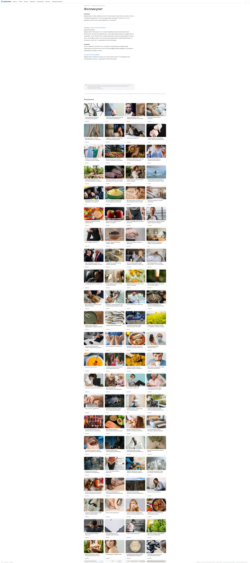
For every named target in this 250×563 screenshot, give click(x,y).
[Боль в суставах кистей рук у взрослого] (135, 237)
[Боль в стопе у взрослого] (114, 508)
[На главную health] (7, 1)
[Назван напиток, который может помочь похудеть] (135, 175)
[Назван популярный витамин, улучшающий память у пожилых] (94, 175)
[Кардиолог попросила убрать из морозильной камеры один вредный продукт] (114, 133)
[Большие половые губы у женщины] (156, 113)
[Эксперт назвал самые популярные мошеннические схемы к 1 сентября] (114, 446)
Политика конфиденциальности (242, 562)
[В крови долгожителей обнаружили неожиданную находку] (94, 466)
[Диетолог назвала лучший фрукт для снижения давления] (156, 529)
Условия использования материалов (208, 562)
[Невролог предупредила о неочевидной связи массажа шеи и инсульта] (114, 487)
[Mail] (2, 1)
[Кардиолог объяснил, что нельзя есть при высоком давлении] (135, 154)
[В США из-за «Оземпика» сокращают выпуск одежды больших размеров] (94, 154)
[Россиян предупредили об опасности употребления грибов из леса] (156, 300)
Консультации (87, 5)
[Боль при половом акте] (135, 133)
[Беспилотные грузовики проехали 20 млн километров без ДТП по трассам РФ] (135, 487)
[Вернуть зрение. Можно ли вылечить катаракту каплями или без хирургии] (135, 425)
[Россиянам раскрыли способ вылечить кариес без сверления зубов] (94, 446)
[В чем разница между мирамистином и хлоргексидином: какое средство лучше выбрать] (156, 342)
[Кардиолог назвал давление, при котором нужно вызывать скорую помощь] (114, 300)
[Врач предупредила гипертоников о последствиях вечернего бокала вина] (114, 383)
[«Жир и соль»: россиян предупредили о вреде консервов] (94, 321)
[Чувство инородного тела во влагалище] (156, 196)
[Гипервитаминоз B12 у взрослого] (94, 279)
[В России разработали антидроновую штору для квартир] (114, 529)
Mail (2, 562)
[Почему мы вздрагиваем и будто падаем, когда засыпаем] (94, 508)
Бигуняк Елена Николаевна (97, 27)
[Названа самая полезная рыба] (114, 321)
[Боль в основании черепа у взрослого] (94, 529)
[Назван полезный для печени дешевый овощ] (94, 217)
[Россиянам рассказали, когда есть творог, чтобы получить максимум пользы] (156, 466)
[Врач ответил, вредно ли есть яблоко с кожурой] (114, 217)
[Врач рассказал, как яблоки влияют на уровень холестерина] (114, 154)
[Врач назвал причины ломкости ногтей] (156, 446)
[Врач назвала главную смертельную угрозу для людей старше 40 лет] (114, 425)
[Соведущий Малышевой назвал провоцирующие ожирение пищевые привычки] (135, 550)
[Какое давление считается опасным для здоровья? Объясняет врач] (94, 113)
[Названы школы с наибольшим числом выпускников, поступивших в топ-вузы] (135, 404)
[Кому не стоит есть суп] (94, 362)
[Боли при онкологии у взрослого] (94, 383)
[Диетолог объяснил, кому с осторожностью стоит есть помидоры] (94, 550)
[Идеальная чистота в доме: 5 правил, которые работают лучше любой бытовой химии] (156, 237)
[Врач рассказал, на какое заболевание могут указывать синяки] (94, 133)
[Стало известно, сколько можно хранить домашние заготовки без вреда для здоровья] (94, 487)
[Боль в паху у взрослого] (135, 383)
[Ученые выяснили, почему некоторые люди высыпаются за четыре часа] (135, 446)
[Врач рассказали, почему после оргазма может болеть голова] (135, 196)
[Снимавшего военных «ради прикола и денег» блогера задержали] (135, 321)
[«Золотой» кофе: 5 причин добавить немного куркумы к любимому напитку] (135, 362)
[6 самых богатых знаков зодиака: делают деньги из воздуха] (156, 217)
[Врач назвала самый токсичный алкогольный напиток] (156, 279)
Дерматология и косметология (98, 5)
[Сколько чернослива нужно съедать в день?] (114, 237)
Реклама (11, 562)
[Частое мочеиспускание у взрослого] (114, 466)
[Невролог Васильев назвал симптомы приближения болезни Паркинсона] (156, 404)
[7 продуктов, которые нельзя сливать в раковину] (114, 258)
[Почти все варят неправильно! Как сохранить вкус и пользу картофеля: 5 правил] (114, 196)
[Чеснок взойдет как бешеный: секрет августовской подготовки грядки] (156, 133)
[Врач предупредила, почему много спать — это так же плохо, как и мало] (156, 258)
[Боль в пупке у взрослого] (135, 529)
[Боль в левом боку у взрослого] (135, 300)
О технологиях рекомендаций (229, 562)
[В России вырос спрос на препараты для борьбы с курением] (156, 154)
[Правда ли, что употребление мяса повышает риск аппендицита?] (156, 508)
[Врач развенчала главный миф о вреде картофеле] (94, 300)
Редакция (198, 562)
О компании (6, 562)
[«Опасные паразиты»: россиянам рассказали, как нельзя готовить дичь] (114, 175)
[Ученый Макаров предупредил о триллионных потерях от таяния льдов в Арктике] (156, 175)
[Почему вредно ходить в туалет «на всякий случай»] (114, 279)
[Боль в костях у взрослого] (94, 404)
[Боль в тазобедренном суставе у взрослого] (135, 217)
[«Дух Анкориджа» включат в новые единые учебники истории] (94, 258)
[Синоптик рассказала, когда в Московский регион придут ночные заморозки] (114, 404)
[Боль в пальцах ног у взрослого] (114, 342)
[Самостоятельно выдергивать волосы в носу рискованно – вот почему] (135, 508)
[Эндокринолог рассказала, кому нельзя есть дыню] (135, 279)
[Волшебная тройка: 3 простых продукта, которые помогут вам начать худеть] (135, 342)
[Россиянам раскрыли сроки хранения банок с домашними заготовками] (94, 425)
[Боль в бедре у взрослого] (94, 237)
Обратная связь (219, 562)
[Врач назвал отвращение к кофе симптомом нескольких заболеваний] (156, 362)
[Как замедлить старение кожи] (114, 550)
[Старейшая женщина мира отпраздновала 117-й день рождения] (156, 383)
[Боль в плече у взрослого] (156, 487)
